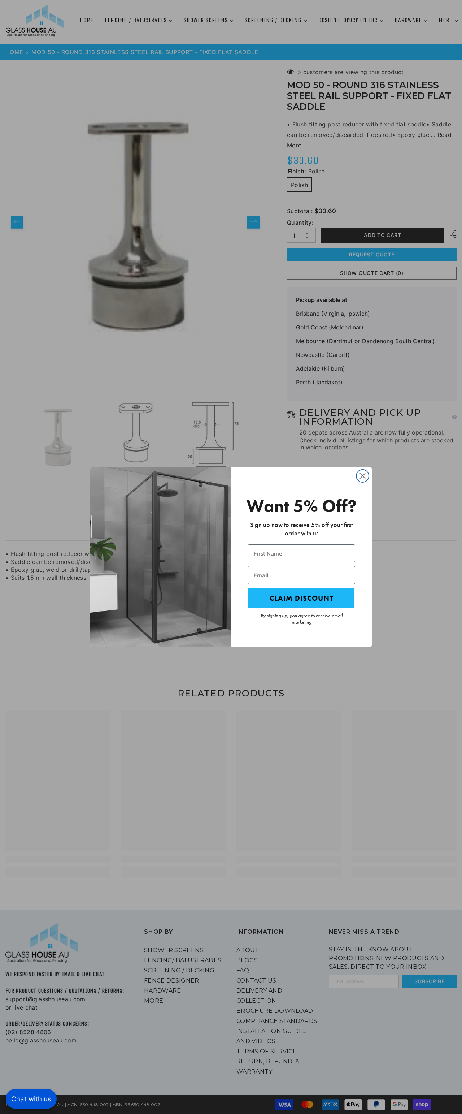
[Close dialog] (362, 476)
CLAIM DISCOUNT (301, 598)
